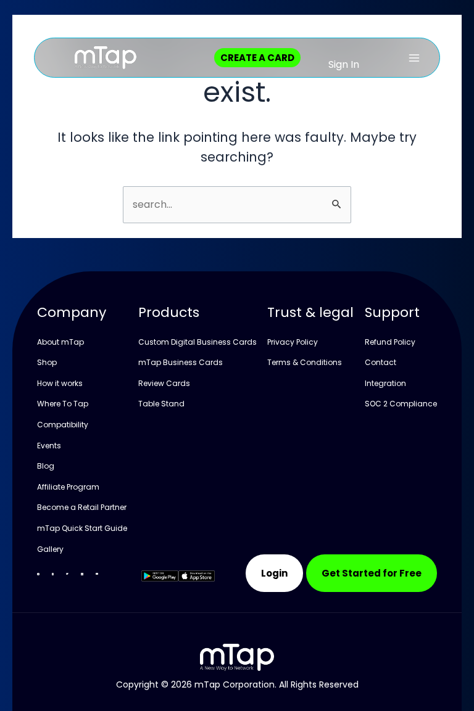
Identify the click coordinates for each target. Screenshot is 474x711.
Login (274, 573)
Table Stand (161, 403)
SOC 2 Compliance (401, 403)
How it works (60, 383)
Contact (380, 362)
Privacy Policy (292, 342)
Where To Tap (62, 403)
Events (49, 445)
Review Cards (164, 383)
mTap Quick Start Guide (82, 528)
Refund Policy (390, 342)
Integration (385, 383)
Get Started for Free (372, 573)
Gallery (50, 549)
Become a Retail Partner (82, 507)
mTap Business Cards (180, 362)
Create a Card (257, 57)
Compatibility (62, 424)
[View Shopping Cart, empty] (366, 58)
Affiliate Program (68, 487)
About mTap (60, 342)
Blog (45, 466)
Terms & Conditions (304, 362)
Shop (47, 362)
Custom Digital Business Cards (197, 342)
